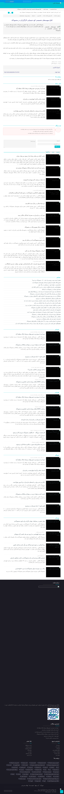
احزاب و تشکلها (29, 745)
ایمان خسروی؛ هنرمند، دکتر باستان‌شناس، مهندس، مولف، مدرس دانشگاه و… (24, 264)
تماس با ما (58, 746)
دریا (49, 769)
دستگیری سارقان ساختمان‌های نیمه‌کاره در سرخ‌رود (47, 298)
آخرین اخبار (56, 12)
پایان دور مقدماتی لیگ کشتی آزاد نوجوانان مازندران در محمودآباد (44, 294)
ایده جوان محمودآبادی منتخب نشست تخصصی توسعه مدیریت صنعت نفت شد (41, 300)
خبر (57, 767)
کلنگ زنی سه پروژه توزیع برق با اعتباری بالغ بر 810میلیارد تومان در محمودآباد (41, 296)
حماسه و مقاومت (28, 748)
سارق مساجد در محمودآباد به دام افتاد (50, 289)
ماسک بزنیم (56, 776)
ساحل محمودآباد (30, 769)
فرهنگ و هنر (26, 774)
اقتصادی (57, 392)
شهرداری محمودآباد (47, 771)
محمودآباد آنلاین (33, 776)
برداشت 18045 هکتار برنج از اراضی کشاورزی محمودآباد (30, 381)
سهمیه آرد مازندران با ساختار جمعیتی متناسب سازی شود (46, 309)
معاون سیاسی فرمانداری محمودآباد (34, 778)
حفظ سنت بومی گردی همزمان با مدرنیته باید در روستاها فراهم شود (43, 291)
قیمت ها (31, 785)
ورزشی (57, 518)
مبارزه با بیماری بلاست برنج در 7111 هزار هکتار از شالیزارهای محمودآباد (43, 321)
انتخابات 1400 (25, 765)
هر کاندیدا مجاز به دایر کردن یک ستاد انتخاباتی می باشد (46, 303)
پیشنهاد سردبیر (39, 12)
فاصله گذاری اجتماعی (37, 771)
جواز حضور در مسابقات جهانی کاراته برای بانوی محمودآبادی (29, 521)
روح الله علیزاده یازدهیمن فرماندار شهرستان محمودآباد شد (45, 282)
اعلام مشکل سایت (56, 750)
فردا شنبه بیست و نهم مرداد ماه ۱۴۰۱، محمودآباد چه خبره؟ (45, 280)
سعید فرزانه (56, 771)
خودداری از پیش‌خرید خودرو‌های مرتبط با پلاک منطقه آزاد (30, 88)
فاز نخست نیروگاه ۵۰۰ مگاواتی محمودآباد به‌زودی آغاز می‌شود (29, 432)
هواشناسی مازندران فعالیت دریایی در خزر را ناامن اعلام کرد (45, 287)
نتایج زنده (30, 751)
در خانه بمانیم (56, 769)
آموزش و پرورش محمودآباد (53, 762)
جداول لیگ (29, 750)
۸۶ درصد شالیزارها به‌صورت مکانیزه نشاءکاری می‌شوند (30, 444)
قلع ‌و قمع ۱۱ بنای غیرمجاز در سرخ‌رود (35, 356)
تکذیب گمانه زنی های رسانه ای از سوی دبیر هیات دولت (30, 156)
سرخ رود (22, 769)
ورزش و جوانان (22, 778)
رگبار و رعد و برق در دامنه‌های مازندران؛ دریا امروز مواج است (29, 111)
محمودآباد (23, 12)
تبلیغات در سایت (56, 751)
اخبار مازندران (33, 762)
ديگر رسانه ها (57, 753)
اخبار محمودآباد (24, 762)
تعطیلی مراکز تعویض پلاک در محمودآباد (35, 227)
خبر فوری (45, 767)
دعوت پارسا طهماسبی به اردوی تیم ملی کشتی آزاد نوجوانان (29, 534)
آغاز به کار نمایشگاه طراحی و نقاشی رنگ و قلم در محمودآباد (45, 316)
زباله (45, 769)
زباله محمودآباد (38, 769)
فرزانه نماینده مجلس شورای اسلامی (51, 774)
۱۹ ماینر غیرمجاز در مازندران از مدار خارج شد (33, 419)
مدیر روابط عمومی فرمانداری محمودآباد (51, 778)
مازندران (18, 774)
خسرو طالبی (23, 767)
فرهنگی (57, 455)
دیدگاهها (48, 152)
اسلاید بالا (44, 12)
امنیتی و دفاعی (29, 746)
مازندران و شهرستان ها (29, 12)
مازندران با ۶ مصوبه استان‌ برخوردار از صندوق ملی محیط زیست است (43, 312)
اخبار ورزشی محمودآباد (15, 762)
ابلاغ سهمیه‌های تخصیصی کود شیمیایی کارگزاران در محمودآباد (32, 20)
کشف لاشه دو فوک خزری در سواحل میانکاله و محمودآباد (30, 344)
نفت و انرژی (29, 755)
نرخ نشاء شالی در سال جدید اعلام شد (35, 203)
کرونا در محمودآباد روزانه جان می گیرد (35, 250)
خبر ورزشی (30, 767)
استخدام (58, 748)
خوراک (42, 785)
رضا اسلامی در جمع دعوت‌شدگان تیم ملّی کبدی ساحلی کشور (29, 545)
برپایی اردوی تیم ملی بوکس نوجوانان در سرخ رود (48, 319)
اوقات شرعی (24, 785)
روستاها (35, 12)
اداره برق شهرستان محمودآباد (53, 765)
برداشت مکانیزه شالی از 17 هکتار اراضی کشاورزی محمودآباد (45, 307)
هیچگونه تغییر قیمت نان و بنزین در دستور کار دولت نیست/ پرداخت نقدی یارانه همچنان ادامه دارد (37, 323)
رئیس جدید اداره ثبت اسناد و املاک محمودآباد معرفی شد (30, 168)
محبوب (58, 152)
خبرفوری (52, 767)
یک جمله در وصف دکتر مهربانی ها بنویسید (34, 179)
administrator (22, 15)
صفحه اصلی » (45, 9)
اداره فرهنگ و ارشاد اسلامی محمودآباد (38, 765)
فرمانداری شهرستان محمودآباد (36, 774)
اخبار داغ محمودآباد (42, 762)
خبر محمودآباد (38, 767)
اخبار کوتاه (48, 12)
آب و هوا (37, 785)
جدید (53, 152)
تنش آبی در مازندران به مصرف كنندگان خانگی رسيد (31, 215)
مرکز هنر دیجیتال (48, 791)
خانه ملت (9, 765)
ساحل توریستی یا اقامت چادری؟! (36, 369)
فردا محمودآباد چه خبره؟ (25, 771)
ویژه (20, 12)
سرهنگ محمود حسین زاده (12, 769)
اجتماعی (52, 12)
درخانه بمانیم (15, 767)
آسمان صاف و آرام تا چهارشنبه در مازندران (34, 99)
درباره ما (58, 745)
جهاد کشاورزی (17, 765)
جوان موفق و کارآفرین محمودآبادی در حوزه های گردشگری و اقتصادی (27, 192)
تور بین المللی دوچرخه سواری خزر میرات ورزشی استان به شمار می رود (42, 305)
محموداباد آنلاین (24, 776)
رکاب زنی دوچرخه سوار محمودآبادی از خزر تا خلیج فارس (30, 568)
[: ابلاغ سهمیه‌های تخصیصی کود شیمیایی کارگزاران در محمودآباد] (4, 12)
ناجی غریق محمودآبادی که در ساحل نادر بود (33, 240)
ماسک (13, 774)
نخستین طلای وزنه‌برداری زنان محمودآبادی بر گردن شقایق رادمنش (27, 558)
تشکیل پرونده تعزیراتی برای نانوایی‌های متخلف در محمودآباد (45, 314)
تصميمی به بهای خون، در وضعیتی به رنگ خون (48, 284)
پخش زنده (58, 755)
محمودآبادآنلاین (41, 776)
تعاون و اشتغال (29, 753)
